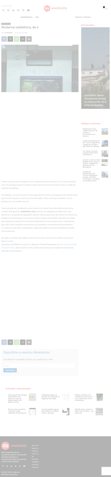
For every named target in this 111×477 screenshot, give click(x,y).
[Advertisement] (55, 29)
